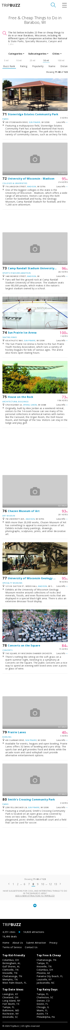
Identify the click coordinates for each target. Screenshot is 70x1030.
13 (55, 884)
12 (50, 884)
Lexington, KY (10, 994)
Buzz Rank (9, 66)
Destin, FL (42, 1003)
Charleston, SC (45, 997)
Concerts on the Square (24, 645)
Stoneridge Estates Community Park (33, 114)
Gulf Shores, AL (11, 966)
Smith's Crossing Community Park (31, 799)
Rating (23, 66)
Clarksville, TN (10, 969)
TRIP (11, 5)
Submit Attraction (36, 942)
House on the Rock (20, 397)
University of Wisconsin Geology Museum (36, 578)
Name (52, 66)
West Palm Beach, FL (14, 982)
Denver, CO (43, 1000)
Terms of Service (12, 947)
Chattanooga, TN (12, 976)
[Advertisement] (35, 221)
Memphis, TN (10, 979)
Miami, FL (42, 1010)
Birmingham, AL (11, 963)
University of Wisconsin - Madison (31, 178)
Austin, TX (42, 1013)
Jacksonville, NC (46, 982)
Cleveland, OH (10, 997)
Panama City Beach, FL (50, 976)
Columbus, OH (10, 959)
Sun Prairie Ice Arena (22, 332)
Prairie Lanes (17, 732)
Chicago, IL (43, 1007)
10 (42, 884)
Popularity (38, 66)
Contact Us (31, 947)
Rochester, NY (10, 1013)
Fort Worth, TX (10, 1003)
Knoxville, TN (9, 972)
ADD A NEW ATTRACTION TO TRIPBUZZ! (35, 895)
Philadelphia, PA (46, 1016)
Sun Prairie (34, 122)
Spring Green (30, 405)
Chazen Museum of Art (24, 511)
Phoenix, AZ (43, 972)
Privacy (53, 942)
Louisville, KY (44, 979)
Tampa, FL (43, 963)
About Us (18, 942)
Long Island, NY (11, 1000)
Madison (31, 186)
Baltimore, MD (10, 1010)
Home (5, 942)
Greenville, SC (10, 1016)
